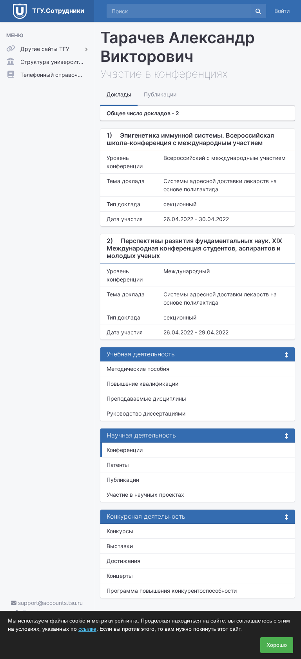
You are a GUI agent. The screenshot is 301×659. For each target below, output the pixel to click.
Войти (282, 10)
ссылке (87, 629)
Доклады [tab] (119, 94)
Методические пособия (138, 368)
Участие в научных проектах (145, 494)
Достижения (123, 560)
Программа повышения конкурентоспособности (172, 590)
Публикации (123, 479)
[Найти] (258, 11)
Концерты (120, 575)
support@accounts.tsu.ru (49, 602)
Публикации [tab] (160, 94)
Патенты (118, 464)
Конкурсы (120, 531)
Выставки (120, 546)
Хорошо (277, 645)
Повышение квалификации (142, 383)
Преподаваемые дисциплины (146, 398)
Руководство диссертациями (146, 413)
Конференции (125, 450)
